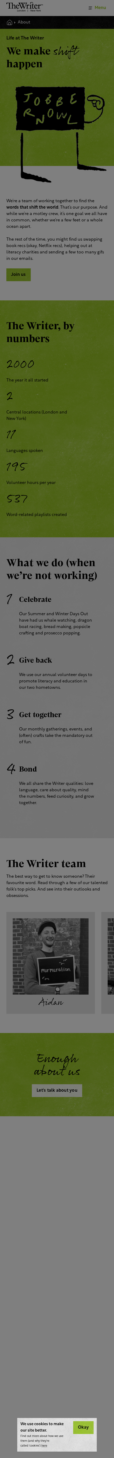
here (44, 1445)
